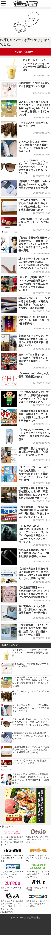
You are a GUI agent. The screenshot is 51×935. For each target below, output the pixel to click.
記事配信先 (7, 912)
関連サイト (7, 826)
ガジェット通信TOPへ (25, 52)
